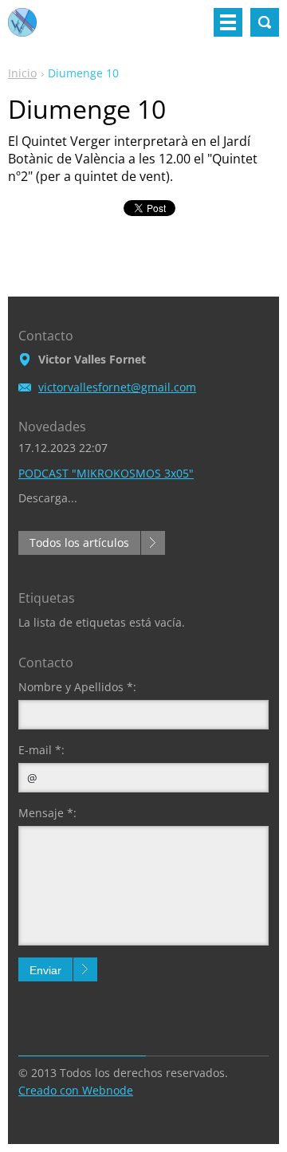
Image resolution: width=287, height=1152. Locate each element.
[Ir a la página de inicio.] (22, 28)
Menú (228, 22)
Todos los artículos (79, 542)
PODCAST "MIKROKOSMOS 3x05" (106, 473)
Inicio (22, 73)
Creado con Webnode (75, 1090)
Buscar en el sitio (264, 22)
